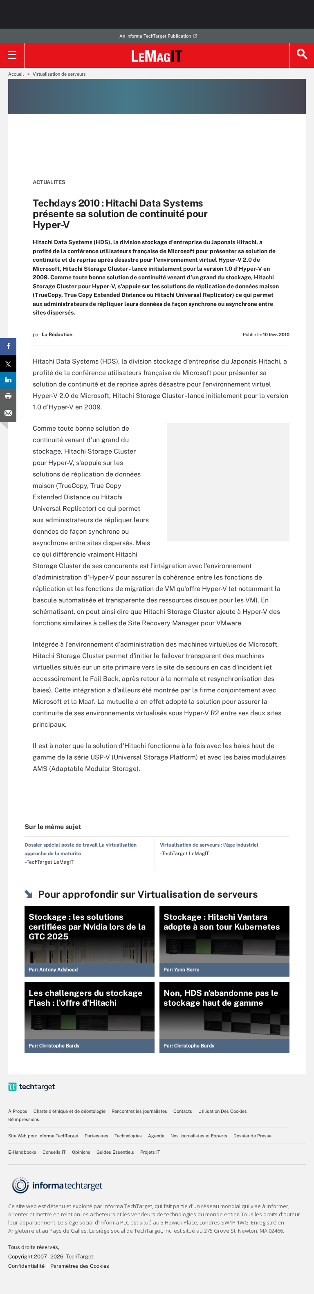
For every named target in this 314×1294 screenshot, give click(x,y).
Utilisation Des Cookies (222, 1111)
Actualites (49, 182)
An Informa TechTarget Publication (155, 36)
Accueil (16, 74)
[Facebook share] (8, 346)
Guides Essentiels (115, 1152)
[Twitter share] (8, 363)
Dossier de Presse (252, 1135)
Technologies (128, 1135)
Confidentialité (26, 1266)
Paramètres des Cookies (79, 1266)
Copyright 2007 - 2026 (35, 1257)
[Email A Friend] (8, 413)
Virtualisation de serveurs (59, 74)
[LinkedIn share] (8, 380)
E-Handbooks (22, 1152)
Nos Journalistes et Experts (198, 1135)
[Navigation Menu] (12, 55)
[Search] (301, 55)
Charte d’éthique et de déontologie (69, 1111)
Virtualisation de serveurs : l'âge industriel (209, 845)
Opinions (81, 1152)
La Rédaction (57, 334)
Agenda (156, 1135)
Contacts (182, 1111)
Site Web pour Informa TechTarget (43, 1135)
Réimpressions (23, 1119)
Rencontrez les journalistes (139, 1111)
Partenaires (96, 1135)
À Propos (17, 1111)
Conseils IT (54, 1152)
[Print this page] (8, 397)
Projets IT (150, 1152)
